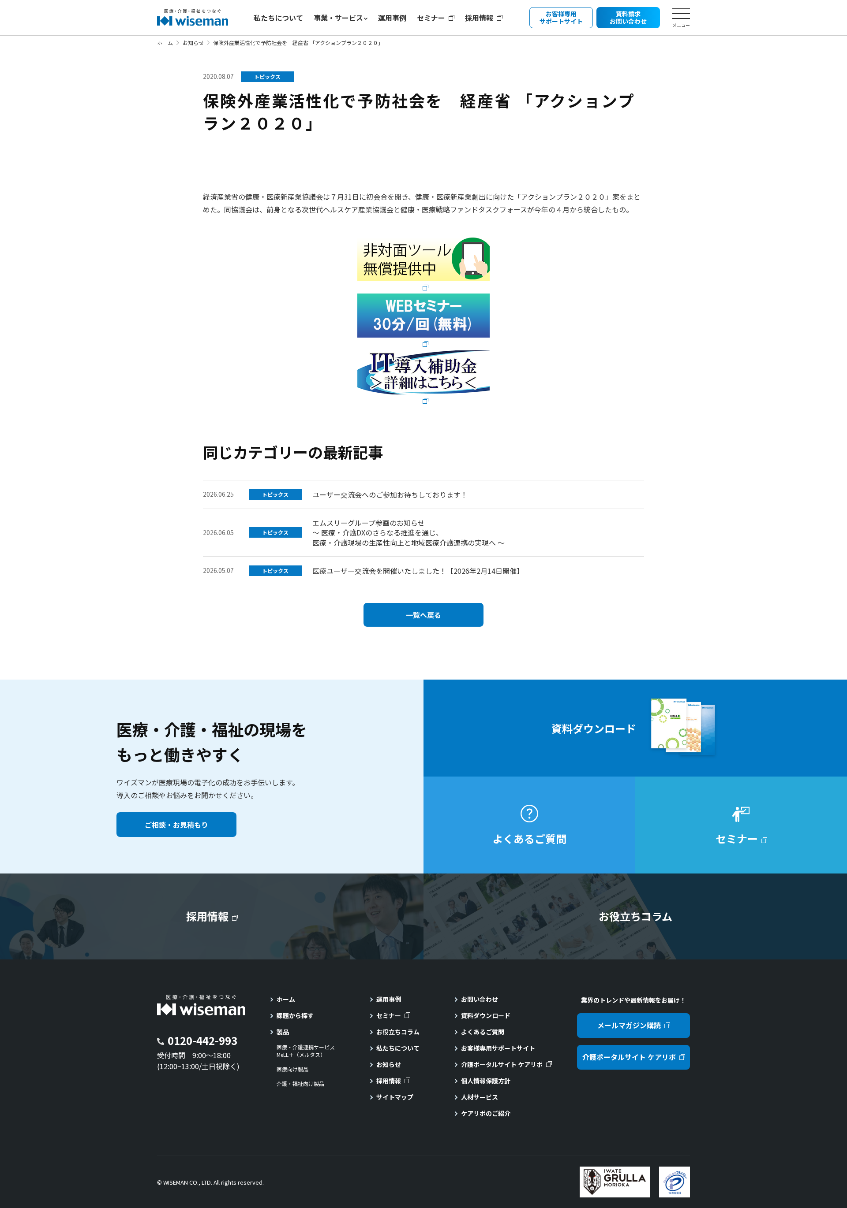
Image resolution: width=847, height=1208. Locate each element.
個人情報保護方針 (485, 1080)
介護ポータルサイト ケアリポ (502, 1064)
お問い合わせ (479, 999)
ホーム (165, 42)
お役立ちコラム (398, 1031)
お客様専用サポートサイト (498, 1048)
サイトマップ (394, 1097)
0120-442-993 (202, 1040)
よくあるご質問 (482, 1031)
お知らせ (193, 42)
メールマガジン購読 (629, 1025)
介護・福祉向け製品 (300, 1083)
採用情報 (479, 17)
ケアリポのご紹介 (485, 1113)
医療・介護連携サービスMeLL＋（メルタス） (306, 1051)
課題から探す (295, 1015)
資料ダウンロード (485, 1015)
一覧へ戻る (423, 615)
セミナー (431, 17)
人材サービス (479, 1097)
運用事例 (392, 17)
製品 (283, 1031)
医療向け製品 (292, 1069)
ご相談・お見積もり (176, 824)
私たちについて (278, 17)
